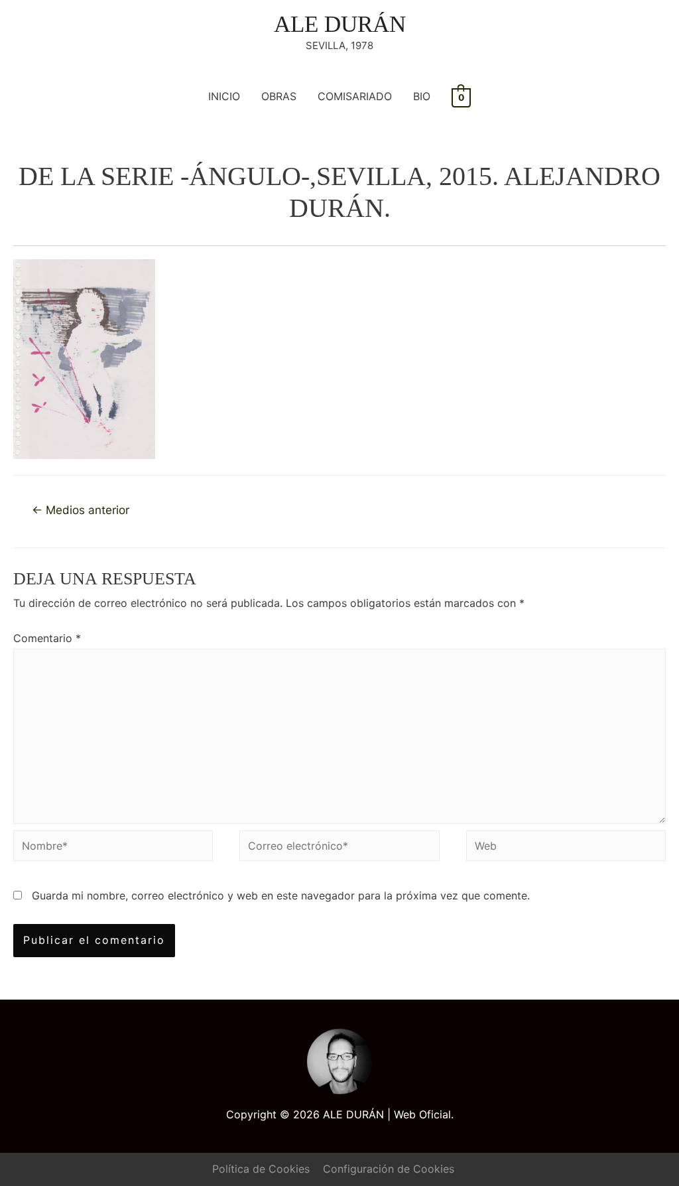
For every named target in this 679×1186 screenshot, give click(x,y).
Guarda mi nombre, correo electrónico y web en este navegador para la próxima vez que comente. (281, 895)
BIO (421, 96)
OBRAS (278, 96)
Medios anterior (80, 510)
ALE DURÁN (340, 24)
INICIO (224, 96)
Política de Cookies (261, 1168)
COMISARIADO (355, 96)
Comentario (47, 638)
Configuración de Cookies (388, 1168)
